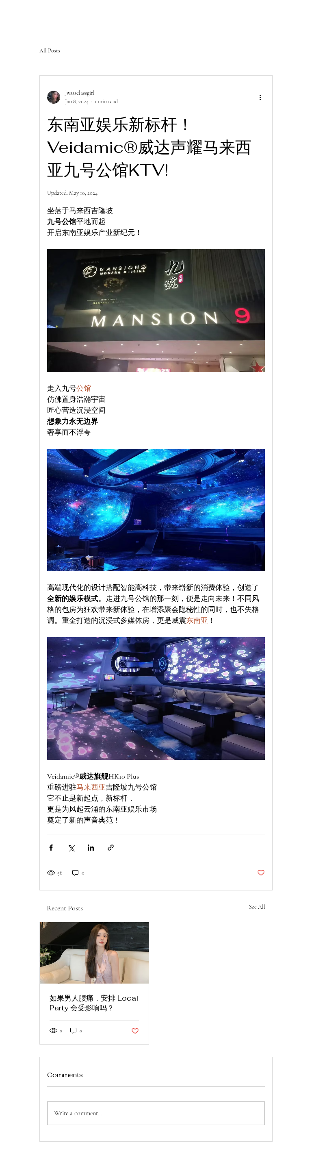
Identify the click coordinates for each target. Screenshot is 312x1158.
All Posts (49, 50)
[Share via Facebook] (51, 847)
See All (257, 906)
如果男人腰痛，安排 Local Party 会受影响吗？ (94, 1002)
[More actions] (260, 97)
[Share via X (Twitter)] (71, 847)
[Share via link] (111, 847)
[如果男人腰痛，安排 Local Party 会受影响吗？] (94, 953)
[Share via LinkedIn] (91, 847)
